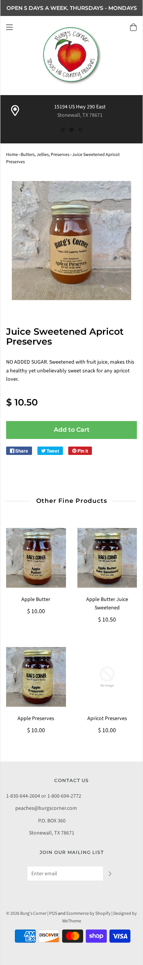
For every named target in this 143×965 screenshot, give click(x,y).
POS (53, 913)
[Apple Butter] (36, 558)
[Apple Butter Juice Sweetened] (107, 558)
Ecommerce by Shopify (88, 913)
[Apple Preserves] (36, 677)
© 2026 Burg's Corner (26, 913)
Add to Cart (72, 429)
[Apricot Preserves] (107, 677)
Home (12, 154)
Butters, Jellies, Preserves (45, 154)
